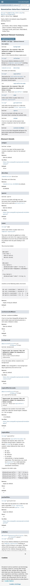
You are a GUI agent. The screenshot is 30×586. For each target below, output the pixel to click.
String (4, 58)
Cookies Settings (15, 584)
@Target (3, 13)
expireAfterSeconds (20, 83)
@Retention (4, 14)
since (12, 343)
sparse (16, 110)
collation (17, 58)
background (17, 46)
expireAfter (17, 74)
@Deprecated (5, 343)
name (15, 95)
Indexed (16, 5)
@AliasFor (5, 535)
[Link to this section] (25, 35)
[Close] (25, 554)
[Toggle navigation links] (2, 2)
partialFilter (18, 102)
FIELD (20, 13)
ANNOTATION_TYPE (13, 13)
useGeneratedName (19, 128)
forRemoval (13, 345)
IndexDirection (6, 68)
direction (17, 68)
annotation (12, 535)
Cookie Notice (9, 581)
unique (16, 118)
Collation (20, 535)
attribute (11, 537)
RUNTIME (11, 14)
